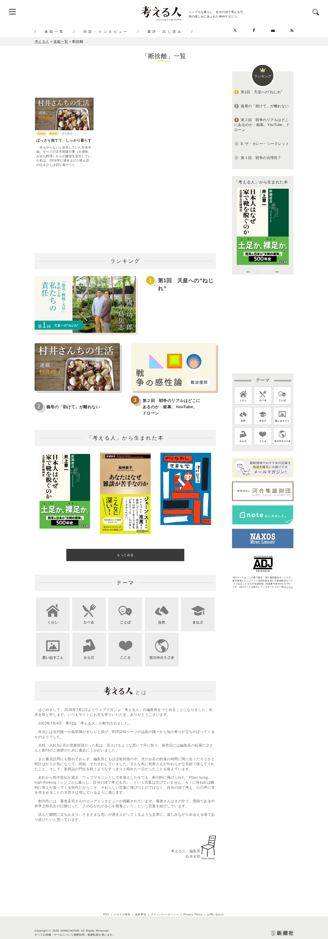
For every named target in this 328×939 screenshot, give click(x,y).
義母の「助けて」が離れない (73, 407)
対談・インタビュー (106, 31)
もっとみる (125, 555)
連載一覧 (54, 31)
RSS (106, 914)
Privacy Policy (193, 914)
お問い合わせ (215, 914)
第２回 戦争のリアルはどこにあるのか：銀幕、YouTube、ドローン (171, 406)
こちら (289, 587)
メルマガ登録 (122, 914)
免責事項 (140, 914)
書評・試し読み (165, 31)
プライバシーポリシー (165, 914)
